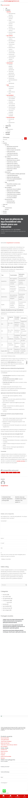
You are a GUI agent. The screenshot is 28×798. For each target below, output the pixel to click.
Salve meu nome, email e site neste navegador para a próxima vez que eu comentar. (13, 555)
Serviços (5, 211)
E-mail (18, 472)
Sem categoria (6, 610)
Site (1, 548)
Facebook (3, 472)
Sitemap (3, 758)
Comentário (4, 521)
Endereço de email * (5, 766)
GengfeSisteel (9, 242)
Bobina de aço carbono (12, 163)
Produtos (8, 10)
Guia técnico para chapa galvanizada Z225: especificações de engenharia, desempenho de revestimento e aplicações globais (14, 626)
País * (2, 777)
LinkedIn (11, 472)
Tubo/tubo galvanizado (12, 175)
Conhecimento (8, 208)
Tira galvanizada (10, 180)
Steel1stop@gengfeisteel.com (12, 734)
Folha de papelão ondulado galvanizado (16, 173)
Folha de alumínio (11, 151)
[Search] (22, 140)
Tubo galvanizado (5, 739)
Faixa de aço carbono (12, 168)
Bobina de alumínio (11, 148)
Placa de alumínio (5, 738)
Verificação (11, 61)
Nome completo (4, 761)
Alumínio (9, 11)
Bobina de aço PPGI (11, 185)
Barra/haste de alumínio (12, 146)
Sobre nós (5, 204)
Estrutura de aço (11, 117)
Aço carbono (10, 35)
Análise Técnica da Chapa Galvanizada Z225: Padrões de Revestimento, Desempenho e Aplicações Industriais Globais (13, 621)
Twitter (7, 472)
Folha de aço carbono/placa (13, 167)
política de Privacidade (6, 756)
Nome (2, 538)
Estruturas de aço (11, 202)
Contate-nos (4, 749)
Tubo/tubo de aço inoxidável (13, 192)
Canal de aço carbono (12, 162)
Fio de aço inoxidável (11, 197)
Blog (7, 127)
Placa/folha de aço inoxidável (14, 194)
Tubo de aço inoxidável (6, 741)
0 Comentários (16, 242)
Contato (8, 134)
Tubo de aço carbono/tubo (13, 165)
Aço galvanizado (7, 598)
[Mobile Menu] (25, 138)
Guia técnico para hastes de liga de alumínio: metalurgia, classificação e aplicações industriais (14, 631)
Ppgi (8, 85)
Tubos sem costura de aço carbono (9, 744)
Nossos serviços (4, 751)
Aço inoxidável (10, 95)
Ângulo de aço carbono (12, 158)
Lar (3, 141)
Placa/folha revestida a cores (11, 88)
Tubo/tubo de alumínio (12, 153)
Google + (15, 472)
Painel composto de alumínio (12, 22)
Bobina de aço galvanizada (13, 177)
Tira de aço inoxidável (12, 196)
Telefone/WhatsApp (5, 772)
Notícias (7, 209)
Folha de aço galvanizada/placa (14, 179)
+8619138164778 (10, 733)
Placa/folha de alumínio (12, 155)
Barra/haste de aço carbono (13, 160)
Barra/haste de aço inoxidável (14, 189)
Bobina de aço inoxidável (12, 190)
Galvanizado (10, 63)
